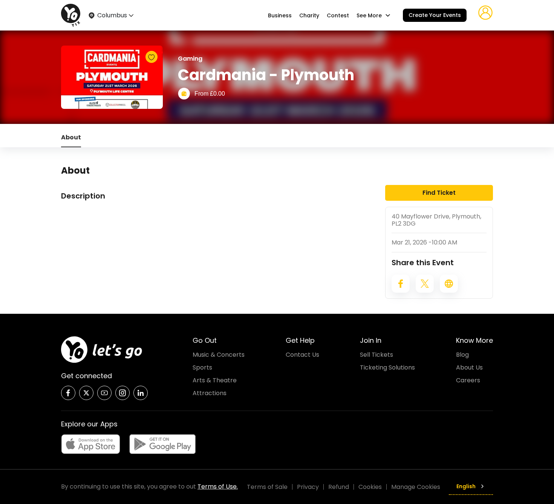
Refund (338, 487)
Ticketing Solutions (387, 367)
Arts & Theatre (215, 380)
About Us (469, 367)
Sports (202, 367)
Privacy (308, 487)
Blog (462, 354)
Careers (468, 380)
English (466, 486)
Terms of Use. (217, 486)
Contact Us (302, 354)
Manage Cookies (415, 487)
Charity (309, 15)
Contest (338, 15)
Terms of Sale (267, 487)
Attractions (209, 393)
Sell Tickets (376, 354)
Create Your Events (435, 15)
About (71, 137)
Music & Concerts (219, 354)
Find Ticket (439, 192)
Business (280, 15)
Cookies (370, 487)
